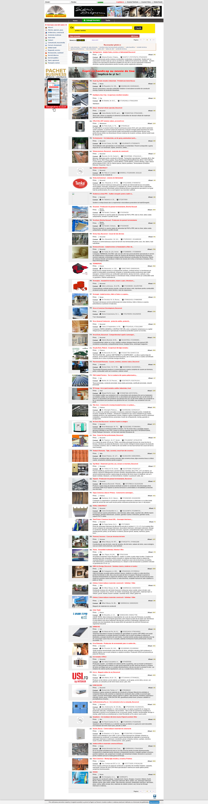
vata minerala (75, 47)
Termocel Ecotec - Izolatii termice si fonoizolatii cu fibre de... (113, 247)
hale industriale (91, 49)
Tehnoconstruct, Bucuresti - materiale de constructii (110, 151)
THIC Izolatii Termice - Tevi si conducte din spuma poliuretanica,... (115, 375)
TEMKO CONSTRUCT (100, 168)
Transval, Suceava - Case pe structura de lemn (109, 536)
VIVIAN (95, 772)
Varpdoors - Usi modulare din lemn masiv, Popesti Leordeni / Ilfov (115, 717)
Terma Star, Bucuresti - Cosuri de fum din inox (108, 234)
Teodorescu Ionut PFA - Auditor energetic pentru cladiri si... (113, 194)
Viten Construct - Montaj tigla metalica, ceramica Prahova (112, 759)
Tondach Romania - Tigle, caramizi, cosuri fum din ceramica (113, 451)
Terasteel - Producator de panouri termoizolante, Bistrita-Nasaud (115, 207)
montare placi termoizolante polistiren (111, 47)
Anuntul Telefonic (133, 2)
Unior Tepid (96, 610)
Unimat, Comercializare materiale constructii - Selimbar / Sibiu (114, 583)
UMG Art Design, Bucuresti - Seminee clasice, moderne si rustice (115, 566)
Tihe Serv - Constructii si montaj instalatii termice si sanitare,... (114, 405)
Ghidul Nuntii (158, 2)
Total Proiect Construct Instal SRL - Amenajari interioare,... (113, 519)
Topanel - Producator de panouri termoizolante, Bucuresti (112, 479)
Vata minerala (75, 36)
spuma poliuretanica (77, 49)
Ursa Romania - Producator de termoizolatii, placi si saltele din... (114, 643)
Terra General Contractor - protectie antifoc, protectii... (111, 321)
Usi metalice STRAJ (99, 657)
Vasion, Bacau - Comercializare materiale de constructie (112, 729)
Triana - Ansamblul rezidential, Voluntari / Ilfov (108, 550)
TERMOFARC (97, 263)
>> (153, 40)
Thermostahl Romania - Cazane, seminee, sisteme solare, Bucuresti (116, 362)
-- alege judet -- (95, 40)
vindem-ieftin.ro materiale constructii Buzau (108, 743)
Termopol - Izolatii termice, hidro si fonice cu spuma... (111, 294)
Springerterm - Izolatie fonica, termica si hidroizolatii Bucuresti (114, 52)
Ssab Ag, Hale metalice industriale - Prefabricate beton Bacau (114, 81)
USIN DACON (97, 685)
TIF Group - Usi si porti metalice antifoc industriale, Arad (112, 388)
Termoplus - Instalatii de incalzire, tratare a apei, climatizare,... (114, 281)
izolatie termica (142, 47)
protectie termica (121, 49)
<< (140, 40)
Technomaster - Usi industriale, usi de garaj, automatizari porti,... (114, 138)
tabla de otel (110, 49)
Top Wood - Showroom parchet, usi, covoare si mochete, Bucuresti (115, 464)
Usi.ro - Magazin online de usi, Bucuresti (106, 672)
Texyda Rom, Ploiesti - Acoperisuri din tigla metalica (110, 348)
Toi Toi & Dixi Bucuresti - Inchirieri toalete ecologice (110, 421)
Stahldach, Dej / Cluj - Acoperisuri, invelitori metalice (110, 95)
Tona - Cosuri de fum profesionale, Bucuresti (108, 435)
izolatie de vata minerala (89, 47)
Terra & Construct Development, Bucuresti (107, 308)
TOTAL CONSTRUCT (100, 506)
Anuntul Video (146, 2)
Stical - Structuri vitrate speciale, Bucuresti (107, 108)
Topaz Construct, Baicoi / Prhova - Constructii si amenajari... (113, 493)
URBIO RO (96, 627)
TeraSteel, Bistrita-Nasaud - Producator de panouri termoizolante (115, 220)
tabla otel (101, 49)
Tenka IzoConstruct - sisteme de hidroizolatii (108, 178)
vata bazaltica (130, 47)
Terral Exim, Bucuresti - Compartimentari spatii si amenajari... (114, 335)
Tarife (108, 20)
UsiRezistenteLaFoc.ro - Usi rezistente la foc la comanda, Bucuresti (116, 702)
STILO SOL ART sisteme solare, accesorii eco (108, 121)
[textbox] (103, 27)
